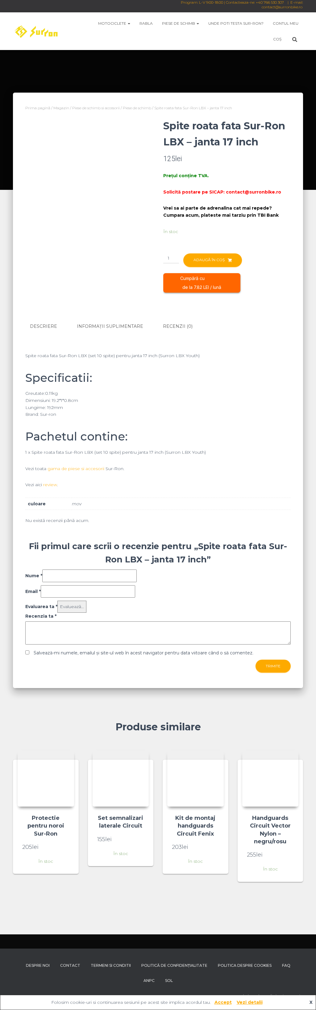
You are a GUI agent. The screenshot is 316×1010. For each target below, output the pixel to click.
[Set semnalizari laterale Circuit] (121, 778)
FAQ (286, 965)
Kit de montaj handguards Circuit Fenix (195, 826)
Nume (33, 575)
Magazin (61, 108)
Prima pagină (37, 108)
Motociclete (112, 23)
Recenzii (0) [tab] (178, 326)
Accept (223, 1002)
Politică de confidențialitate (174, 965)
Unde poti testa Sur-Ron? (236, 23)
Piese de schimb (179, 23)
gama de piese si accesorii (76, 468)
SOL (169, 980)
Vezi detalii (250, 1002)
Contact (70, 965)
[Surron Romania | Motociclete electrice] (35, 31)
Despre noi (38, 965)
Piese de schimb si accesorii (96, 108)
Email (33, 591)
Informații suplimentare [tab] (110, 326)
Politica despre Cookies (245, 965)
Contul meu (285, 23)
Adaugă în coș (209, 259)
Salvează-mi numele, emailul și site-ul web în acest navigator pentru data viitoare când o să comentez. (143, 653)
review (50, 484)
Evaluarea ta (41, 606)
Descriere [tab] (43, 326)
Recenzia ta (40, 616)
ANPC (149, 980)
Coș (277, 39)
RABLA (146, 23)
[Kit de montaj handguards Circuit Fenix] (195, 778)
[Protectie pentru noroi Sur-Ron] (46, 778)
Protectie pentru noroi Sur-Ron (45, 826)
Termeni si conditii (111, 965)
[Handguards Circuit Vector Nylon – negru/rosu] (270, 778)
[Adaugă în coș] (66, 847)
